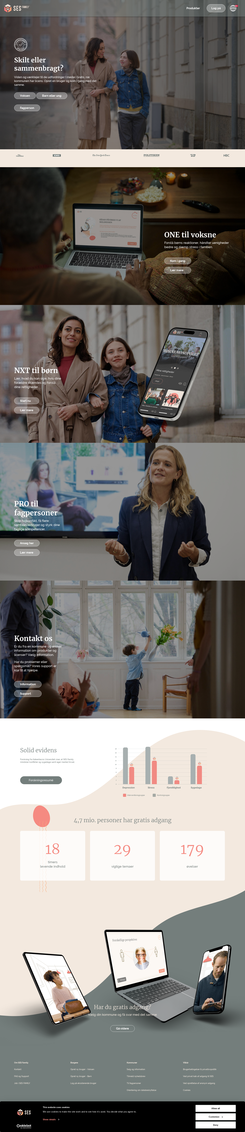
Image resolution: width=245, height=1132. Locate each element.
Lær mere (176, 270)
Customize (214, 1117)
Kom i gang (177, 261)
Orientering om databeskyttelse (141, 1090)
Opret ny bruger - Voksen (82, 1069)
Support (25, 693)
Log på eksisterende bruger (83, 1083)
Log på (216, 8)
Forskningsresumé (41, 780)
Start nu (25, 401)
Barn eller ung (51, 95)
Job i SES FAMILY (22, 1083)
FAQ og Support (21, 1076)
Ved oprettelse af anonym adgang (199, 1083)
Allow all (215, 1108)
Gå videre (122, 1028)
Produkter (193, 8)
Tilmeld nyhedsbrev (136, 1076)
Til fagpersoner (134, 1083)
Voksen (25, 95)
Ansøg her (27, 543)
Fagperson (27, 108)
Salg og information (136, 1069)
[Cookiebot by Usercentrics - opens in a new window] (24, 1126)
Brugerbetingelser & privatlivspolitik (200, 1069)
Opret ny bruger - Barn (81, 1076)
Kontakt (17, 1069)
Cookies (186, 1090)
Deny (215, 1125)
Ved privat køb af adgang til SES (198, 1076)
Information (28, 684)
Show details (49, 1119)
